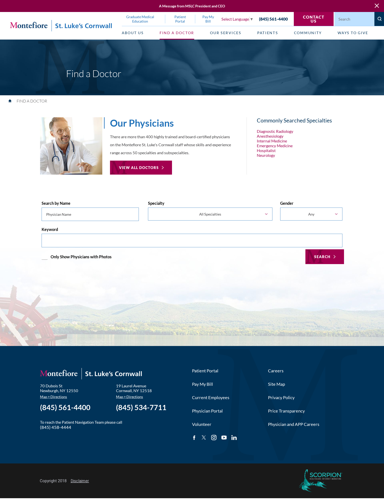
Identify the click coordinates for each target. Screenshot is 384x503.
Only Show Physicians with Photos (81, 256)
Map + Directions (53, 397)
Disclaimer (80, 480)
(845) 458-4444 (55, 427)
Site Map (276, 384)
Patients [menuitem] (267, 33)
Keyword (50, 229)
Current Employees (210, 397)
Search (322, 256)
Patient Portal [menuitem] (180, 19)
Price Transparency (286, 411)
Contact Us (313, 19)
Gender (286, 203)
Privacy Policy (281, 397)
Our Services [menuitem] (225, 33)
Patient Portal (205, 370)
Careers (276, 370)
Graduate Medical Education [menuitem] (140, 19)
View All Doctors (139, 167)
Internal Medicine (272, 140)
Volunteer (201, 424)
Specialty (156, 203)
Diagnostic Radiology (275, 131)
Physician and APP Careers (293, 424)
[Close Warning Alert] (376, 6)
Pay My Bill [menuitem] (208, 19)
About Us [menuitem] (133, 33)
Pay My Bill (202, 384)
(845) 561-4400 (273, 18)
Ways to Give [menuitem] (353, 33)
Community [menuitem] (308, 33)
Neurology (266, 155)
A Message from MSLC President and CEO (192, 6)
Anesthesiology (270, 136)
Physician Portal (207, 411)
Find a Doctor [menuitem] (177, 33)
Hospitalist (266, 150)
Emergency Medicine (275, 145)
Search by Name (56, 203)
